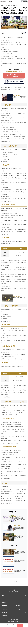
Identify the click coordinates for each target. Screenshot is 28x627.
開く (23, 33)
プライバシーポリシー (14, 619)
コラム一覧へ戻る (14, 581)
